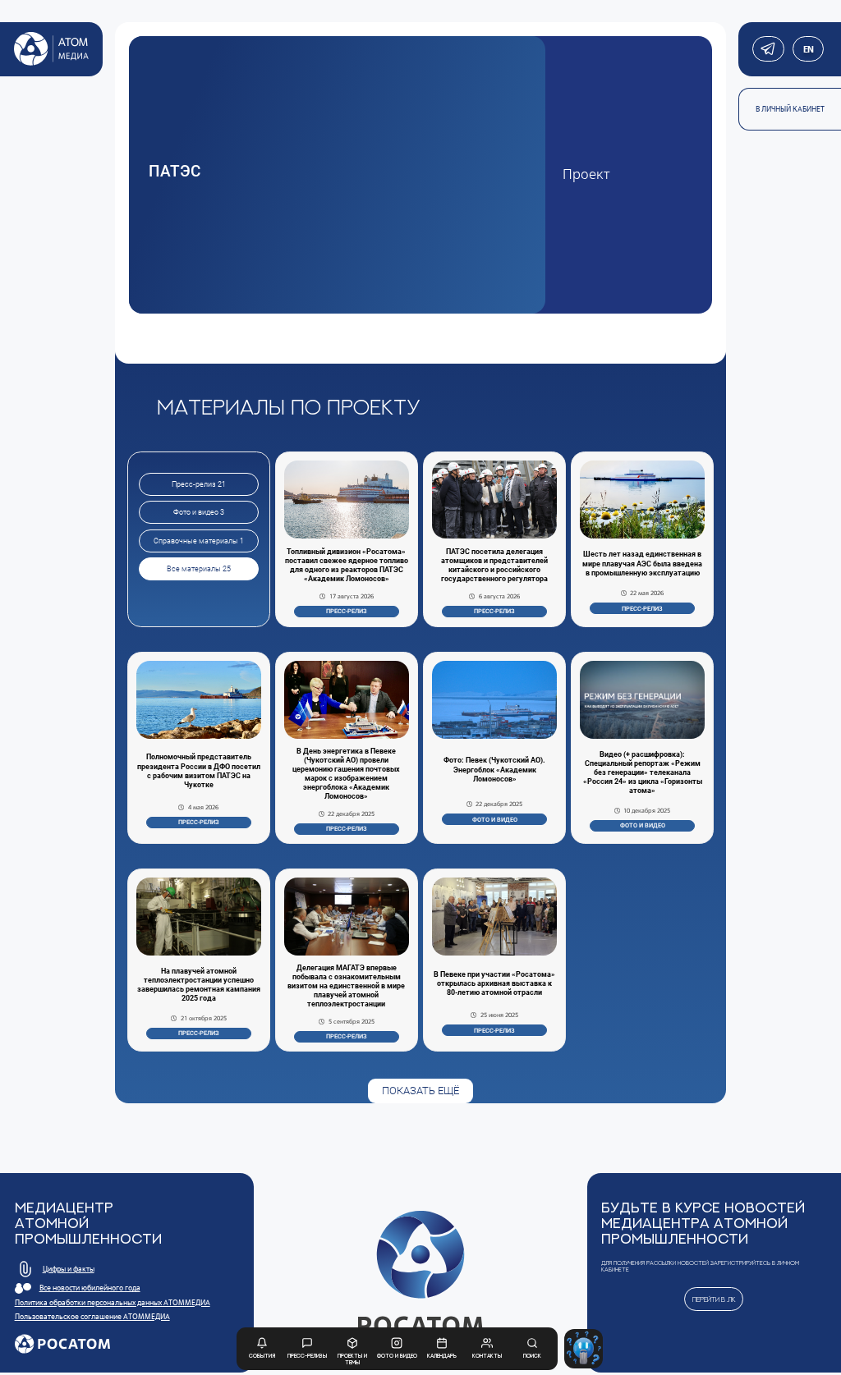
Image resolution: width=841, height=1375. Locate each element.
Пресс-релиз (346, 611)
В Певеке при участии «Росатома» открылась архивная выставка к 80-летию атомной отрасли (494, 983)
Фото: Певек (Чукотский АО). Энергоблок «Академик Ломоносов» (494, 769)
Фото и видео (494, 819)
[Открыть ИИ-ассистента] (584, 1348)
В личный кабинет (790, 109)
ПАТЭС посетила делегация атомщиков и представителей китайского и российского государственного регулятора (494, 565)
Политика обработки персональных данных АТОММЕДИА (112, 1303)
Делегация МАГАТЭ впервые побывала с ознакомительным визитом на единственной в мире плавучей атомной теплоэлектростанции (346, 986)
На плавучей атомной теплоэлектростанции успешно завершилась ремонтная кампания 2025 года (198, 984)
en (807, 49)
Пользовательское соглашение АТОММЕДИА (92, 1317)
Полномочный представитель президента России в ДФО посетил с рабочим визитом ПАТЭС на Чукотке (198, 770)
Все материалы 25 (199, 569)
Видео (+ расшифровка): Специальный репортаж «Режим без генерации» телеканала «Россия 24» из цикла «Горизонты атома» (642, 772)
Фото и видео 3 (198, 512)
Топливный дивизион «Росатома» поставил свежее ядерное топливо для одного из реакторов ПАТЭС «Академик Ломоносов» (346, 565)
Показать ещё (420, 1090)
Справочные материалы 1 (199, 541)
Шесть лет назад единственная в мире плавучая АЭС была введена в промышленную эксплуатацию (642, 563)
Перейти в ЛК (714, 1299)
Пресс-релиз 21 (199, 484)
